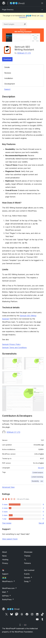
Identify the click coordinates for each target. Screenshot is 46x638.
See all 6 (41, 468)
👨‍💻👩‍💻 (4, 578)
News (4, 556)
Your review (6, 523)
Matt (5, 592)
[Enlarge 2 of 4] (41, 360)
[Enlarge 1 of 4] (19, 360)
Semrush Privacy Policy (11, 344)
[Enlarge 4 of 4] (41, 388)
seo (42, 481)
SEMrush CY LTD (24, 53)
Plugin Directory (7, 9)
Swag (27, 581)
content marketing (37, 477)
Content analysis (38, 472)
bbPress (6, 596)
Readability (35, 481)
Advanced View (8, 487)
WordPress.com (9, 588)
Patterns (27, 563)
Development (9, 84)
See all (41, 523)
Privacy (5, 563)
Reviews (7, 73)
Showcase (28, 552)
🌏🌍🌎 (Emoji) (13, 609)
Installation (8, 78)
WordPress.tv (8, 581)
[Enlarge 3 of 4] (19, 374)
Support (7, 89)
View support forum (10, 539)
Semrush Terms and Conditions (14, 347)
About (4, 552)
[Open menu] (42, 3)
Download (7, 59)
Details (7, 67)
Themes (27, 556)
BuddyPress (8, 599)
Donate (28, 578)
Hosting (5, 559)
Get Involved (29, 570)
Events (27, 574)
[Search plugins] (25, 24)
